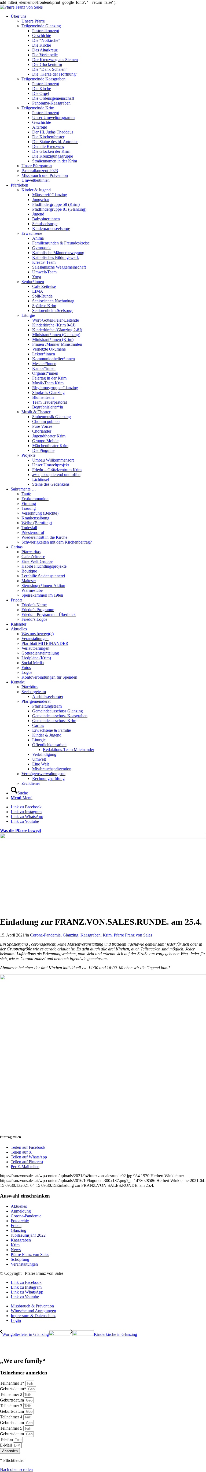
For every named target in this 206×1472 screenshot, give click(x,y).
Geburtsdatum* (13, 1388)
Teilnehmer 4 (11, 1417)
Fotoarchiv (20, 1220)
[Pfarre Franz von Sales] (21, 7)
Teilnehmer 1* (12, 1383)
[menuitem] (108, 98)
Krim (107, 935)
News (16, 1249)
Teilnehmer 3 (11, 1405)
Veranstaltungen (24, 1264)
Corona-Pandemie (45, 935)
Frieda (16, 1225)
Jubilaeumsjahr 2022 (28, 1235)
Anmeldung (21, 1211)
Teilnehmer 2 (11, 1394)
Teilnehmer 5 (11, 1428)
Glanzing (70, 935)
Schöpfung (20, 1259)
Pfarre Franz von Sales (133, 935)
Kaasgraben (90, 935)
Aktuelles (19, 1206)
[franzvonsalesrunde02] (103, 837)
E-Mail (6, 1445)
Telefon (7, 1439)
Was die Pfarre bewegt (20, 830)
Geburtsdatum (12, 1400)
